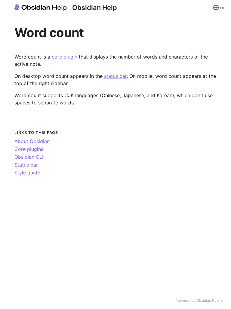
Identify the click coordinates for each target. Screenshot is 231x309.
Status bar (26, 165)
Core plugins (28, 149)
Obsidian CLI (28, 157)
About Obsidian (32, 141)
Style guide (27, 173)
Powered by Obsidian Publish (199, 300)
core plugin (64, 57)
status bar (115, 76)
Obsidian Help (94, 7)
